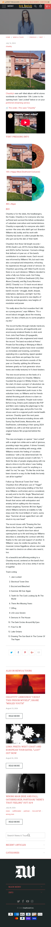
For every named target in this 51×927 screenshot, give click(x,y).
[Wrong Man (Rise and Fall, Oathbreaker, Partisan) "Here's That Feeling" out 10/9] (25, 792)
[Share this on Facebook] (18, 652)
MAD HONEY (34, 2)
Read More (14, 716)
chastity (9, 46)
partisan (27, 811)
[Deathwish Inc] (25, 6)
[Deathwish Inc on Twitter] (19, 901)
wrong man (10, 814)
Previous (32, 37)
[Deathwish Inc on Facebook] (23, 901)
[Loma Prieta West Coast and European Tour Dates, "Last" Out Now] (25, 743)
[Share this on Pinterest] (25, 652)
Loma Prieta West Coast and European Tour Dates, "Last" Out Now (23, 749)
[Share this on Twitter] (11, 652)
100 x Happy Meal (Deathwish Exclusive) (23, 172)
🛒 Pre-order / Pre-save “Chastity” (21, 108)
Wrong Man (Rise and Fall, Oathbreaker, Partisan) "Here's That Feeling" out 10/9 (25, 799)
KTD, (22, 2)
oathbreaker (16, 811)
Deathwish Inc (28, 908)
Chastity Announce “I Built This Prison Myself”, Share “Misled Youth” (23, 700)
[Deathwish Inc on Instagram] (32, 901)
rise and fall (36, 811)
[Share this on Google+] (32, 652)
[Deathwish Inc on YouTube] (28, 901)
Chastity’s (10, 93)
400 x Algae (11, 204)
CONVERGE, (44, 2)
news (8, 811)
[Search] (35, 6)
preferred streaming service (18, 103)
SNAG (26, 2)
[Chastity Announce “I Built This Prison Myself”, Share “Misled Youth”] (25, 693)
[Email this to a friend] (39, 652)
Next (41, 37)
